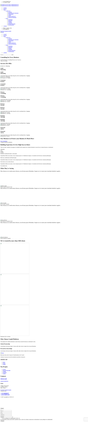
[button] (44, 153)
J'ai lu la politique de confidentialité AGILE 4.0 (11, 418)
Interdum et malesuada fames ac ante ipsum (8, 153)
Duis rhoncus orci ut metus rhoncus (7, 161)
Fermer (2, 408)
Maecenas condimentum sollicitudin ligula (8, 157)
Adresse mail (3, 378)
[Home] (2, 32)
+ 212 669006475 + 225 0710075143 (5, 394)
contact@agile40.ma (4, 381)
